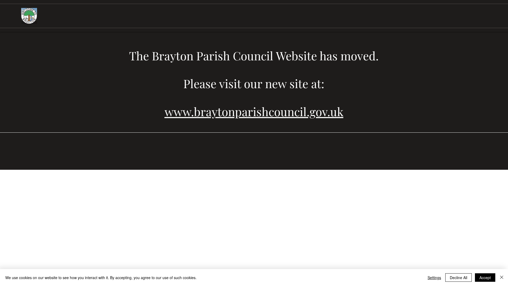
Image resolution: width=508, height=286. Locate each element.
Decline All (458, 277)
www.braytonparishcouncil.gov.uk (254, 111)
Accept (485, 277)
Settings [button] (434, 277)
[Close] (501, 277)
